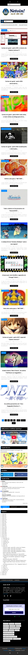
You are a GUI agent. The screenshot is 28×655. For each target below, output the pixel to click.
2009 (3, 537)
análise (6, 623)
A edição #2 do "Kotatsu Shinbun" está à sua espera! (14, 555)
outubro (5, 540)
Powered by (10, 616)
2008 (3, 572)
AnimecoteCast (8, 638)
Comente (23, 506)
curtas (4, 63)
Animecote (4, 486)
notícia (4, 30)
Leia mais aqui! (14, 58)
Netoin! (13, 650)
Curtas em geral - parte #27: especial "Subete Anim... (15, 560)
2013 (3, 531)
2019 (3, 523)
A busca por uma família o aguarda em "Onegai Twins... (13, 557)
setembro (5, 542)
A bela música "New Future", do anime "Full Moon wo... (14, 562)
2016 (3, 527)
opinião (11, 623)
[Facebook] (7, 596)
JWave (3, 481)
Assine (14, 612)
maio (4, 565)
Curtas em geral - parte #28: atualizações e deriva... (14, 551)
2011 (3, 534)
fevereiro (5, 569)
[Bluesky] (13, 652)
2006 (3, 574)
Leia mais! (5, 594)
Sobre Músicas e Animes (10, 636)
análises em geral (9, 632)
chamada (17, 623)
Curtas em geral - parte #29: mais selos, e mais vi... (14, 550)
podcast (6, 625)
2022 (3, 519)
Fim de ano (7, 640)
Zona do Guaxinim (6, 495)
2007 (3, 573)
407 (18, 420)
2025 (3, 515)
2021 (3, 521)
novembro (5, 539)
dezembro (5, 538)
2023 (3, 518)
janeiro (4, 570)
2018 (3, 525)
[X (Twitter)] (10, 596)
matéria (11, 630)
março (4, 568)
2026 (3, 514)
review (4, 190)
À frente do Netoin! (7, 580)
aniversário (17, 638)
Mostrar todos (25, 503)
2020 (3, 522)
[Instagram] (4, 596)
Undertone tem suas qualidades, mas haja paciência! (13, 495)
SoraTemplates (11, 648)
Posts (5, 506)
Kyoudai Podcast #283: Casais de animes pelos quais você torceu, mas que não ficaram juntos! (13, 488)
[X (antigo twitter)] (15, 1)
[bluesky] (13, 1)
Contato (17, 580)
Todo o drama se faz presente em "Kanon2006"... (14, 554)
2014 (3, 530)
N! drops (12, 625)
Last (14, 423)
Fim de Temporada (9, 634)
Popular (14, 506)
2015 (3, 529)
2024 (3, 517)
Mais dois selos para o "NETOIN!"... (14, 308)
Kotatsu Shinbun (7, 128)
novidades (5, 224)
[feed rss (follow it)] (10, 2)
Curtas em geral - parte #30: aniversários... (12, 548)
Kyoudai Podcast (14, 628)
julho (4, 544)
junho (4, 546)
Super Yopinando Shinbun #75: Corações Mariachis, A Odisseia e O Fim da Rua (13, 500)
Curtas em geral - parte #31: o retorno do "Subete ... (14, 547)
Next (23, 420)
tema (4, 352)
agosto (5, 543)
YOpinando (5, 498)
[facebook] (18, 2)
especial (6, 628)
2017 (3, 526)
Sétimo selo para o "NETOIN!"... (14, 178)
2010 (3, 535)
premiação (5, 96)
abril (4, 566)
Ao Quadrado (5, 491)
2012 (3, 533)
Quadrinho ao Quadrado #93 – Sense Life (11, 492)
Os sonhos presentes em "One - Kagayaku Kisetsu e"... (15, 564)
